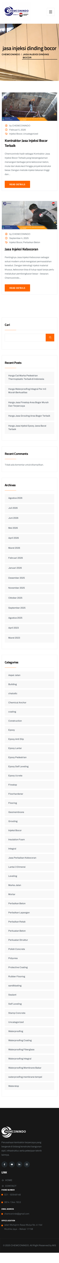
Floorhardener (15, 794)
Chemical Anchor (17, 702)
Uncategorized (30, 134)
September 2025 (16, 608)
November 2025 (16, 588)
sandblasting (14, 985)
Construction (15, 721)
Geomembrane (16, 812)
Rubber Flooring (16, 976)
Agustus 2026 (15, 498)
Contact (10, 1186)
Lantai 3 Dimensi (16, 867)
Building (12, 684)
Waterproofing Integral (19, 1058)
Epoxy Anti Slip (16, 739)
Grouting (12, 821)
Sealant (12, 995)
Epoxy (11, 730)
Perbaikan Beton (31, 242)
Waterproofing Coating (20, 1040)
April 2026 (13, 538)
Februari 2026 (15, 558)
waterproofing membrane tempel (25, 1077)
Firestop (12, 785)
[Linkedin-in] (19, 1164)
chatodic (12, 693)
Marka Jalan (14, 885)
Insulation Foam (16, 839)
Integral (12, 848)
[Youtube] (12, 1164)
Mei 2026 (13, 528)
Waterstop (13, 1086)
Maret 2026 (14, 548)
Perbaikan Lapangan (19, 912)
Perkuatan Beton (17, 931)
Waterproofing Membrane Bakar (24, 1068)
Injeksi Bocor (15, 134)
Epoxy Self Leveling (18, 766)
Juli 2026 (13, 508)
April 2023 (13, 628)
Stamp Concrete (16, 1013)
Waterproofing (15, 1031)
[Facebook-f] (4, 1164)
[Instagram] (27, 1164)
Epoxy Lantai (15, 748)
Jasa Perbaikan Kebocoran (22, 858)
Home (8, 1180)
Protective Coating (18, 967)
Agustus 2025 (15, 618)
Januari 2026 (15, 568)
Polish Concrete (16, 949)
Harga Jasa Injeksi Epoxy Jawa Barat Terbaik (27, 427)
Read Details (17, 184)
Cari (7, 325)
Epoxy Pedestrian (17, 757)
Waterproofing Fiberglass (21, 1049)
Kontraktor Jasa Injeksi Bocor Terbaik (26, 143)
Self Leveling (15, 1004)
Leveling (12, 876)
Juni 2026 (13, 518)
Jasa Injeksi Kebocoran (21, 249)
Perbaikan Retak (16, 921)
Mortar (11, 894)
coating (12, 711)
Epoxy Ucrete (15, 775)
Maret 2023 (14, 638)
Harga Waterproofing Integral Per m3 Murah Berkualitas (27, 391)
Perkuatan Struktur (18, 940)
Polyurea (13, 958)
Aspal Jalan (14, 675)
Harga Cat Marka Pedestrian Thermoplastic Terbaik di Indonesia (26, 377)
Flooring (12, 803)
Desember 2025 (16, 578)
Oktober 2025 (15, 598)
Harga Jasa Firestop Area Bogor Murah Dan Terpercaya (28, 404)
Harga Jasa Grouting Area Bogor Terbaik (29, 416)
